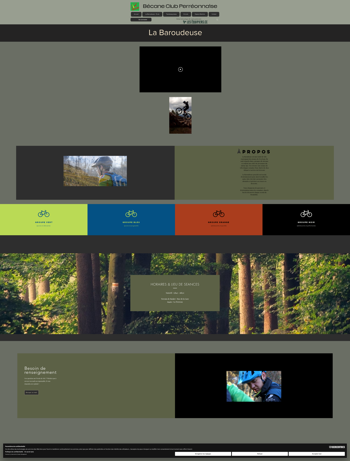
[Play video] (180, 69)
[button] (152, 14)
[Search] (217, 20)
